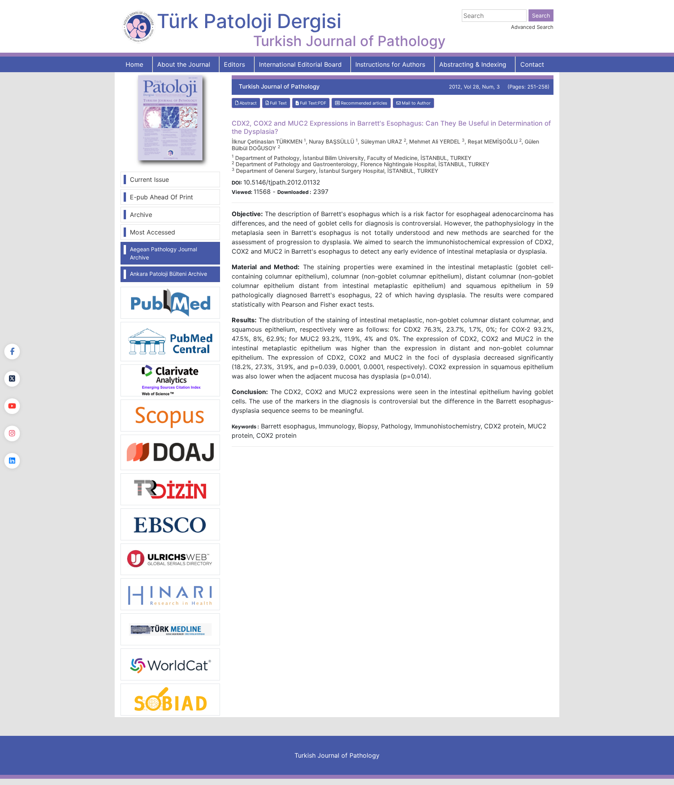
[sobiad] (170, 699)
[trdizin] (170, 488)
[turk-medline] (170, 629)
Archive (141, 214)
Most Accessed (152, 232)
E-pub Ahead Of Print (161, 197)
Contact (532, 64)
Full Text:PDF (312, 103)
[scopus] (170, 415)
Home (134, 64)
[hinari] (170, 593)
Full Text (278, 103)
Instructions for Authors (390, 64)
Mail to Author (416, 103)
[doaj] (170, 452)
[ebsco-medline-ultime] (170, 523)
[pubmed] (170, 302)
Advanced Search (532, 27)
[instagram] (12, 433)
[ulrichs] (170, 559)
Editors (234, 64)
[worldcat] (170, 664)
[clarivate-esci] (170, 380)
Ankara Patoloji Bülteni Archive (168, 273)
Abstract (247, 103)
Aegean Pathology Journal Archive (163, 253)
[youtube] (12, 406)
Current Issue (149, 179)
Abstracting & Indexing (472, 64)
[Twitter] (12, 379)
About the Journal (183, 64)
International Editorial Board (300, 64)
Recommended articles (363, 103)
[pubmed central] (170, 341)
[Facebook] (12, 351)
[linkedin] (12, 461)
